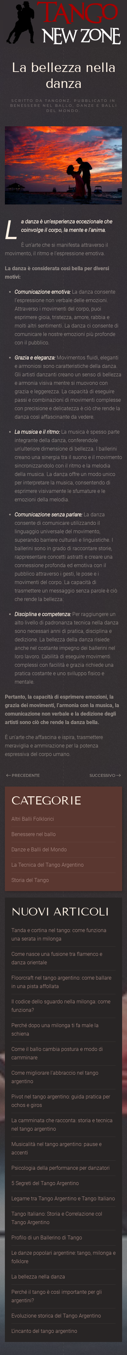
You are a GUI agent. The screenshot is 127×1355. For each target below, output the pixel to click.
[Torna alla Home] (63, 23)
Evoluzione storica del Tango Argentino (56, 1316)
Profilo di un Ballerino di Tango (46, 1238)
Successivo (102, 775)
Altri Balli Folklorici (32, 819)
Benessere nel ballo (41, 105)
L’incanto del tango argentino (44, 1331)
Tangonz (57, 100)
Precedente (26, 775)
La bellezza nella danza (38, 1277)
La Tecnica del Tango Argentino (47, 865)
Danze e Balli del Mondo (39, 849)
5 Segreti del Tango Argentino (45, 1183)
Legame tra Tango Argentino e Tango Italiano (63, 1198)
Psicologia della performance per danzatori (60, 1168)
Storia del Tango (30, 880)
